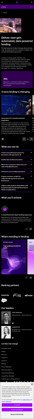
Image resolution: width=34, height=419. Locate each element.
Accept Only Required (17, 409)
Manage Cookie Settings (17, 414)
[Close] (32, 384)
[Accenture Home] (17, 2)
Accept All (17, 404)
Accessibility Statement (7, 376)
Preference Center (6, 348)
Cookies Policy (26, 399)
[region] (17, 400)
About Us (3, 354)
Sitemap (3, 363)
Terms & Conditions (6, 370)
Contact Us (4, 357)
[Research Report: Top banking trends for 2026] (13, 256)
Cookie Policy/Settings (7, 373)
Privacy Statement (6, 367)
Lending (3, 7)
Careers (3, 351)
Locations (4, 360)
